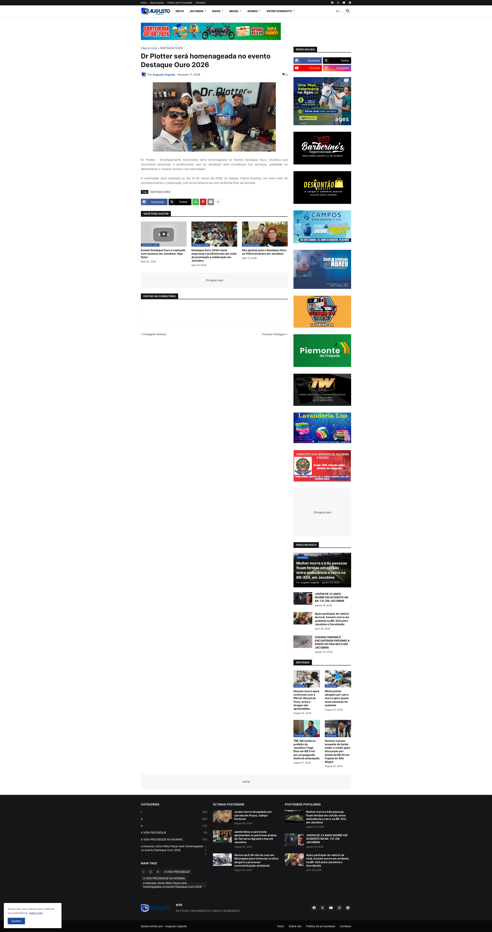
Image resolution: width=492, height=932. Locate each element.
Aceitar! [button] (16, 921)
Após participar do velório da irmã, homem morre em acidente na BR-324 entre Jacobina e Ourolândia (332, 619)
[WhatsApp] (195, 202)
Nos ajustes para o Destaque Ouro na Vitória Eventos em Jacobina (264, 251)
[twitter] (338, 2)
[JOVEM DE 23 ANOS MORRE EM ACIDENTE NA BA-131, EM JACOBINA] (302, 598)
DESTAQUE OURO (171, 48)
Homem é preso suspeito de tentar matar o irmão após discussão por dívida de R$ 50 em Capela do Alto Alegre (337, 751)
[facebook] (332, 2)
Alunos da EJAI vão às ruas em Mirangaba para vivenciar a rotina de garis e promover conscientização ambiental (256, 860)
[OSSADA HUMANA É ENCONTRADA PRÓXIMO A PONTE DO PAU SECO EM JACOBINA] (302, 641)
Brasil (234, 11)
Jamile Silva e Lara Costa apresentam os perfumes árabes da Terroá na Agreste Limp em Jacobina (255, 837)
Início (144, 2)
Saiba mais (36, 912)
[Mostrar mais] (218, 202)
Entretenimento (279, 11)
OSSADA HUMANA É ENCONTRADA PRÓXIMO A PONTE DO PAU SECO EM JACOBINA (332, 642)
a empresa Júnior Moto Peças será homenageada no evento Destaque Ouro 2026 (173, 849)
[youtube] (344, 2)
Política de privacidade (320, 926)
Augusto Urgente (176, 926)
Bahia (216, 11)
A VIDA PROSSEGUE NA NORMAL (174, 839)
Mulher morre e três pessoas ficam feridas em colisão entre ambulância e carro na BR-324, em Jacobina (326, 817)
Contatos (200, 2)
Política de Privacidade (179, 2)
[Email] (210, 202)
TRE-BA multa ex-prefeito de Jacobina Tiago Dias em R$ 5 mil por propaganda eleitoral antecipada (306, 749)
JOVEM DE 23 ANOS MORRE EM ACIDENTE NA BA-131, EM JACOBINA (331, 597)
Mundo (253, 11)
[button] (338, 11)
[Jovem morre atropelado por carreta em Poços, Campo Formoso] (222, 816)
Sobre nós (295, 926)
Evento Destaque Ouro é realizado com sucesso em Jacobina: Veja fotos (163, 253)
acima (246, 781)
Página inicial (149, 48)
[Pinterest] (203, 202)
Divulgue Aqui (214, 280)
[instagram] (339, 908)
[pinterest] (350, 2)
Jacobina (196, 11)
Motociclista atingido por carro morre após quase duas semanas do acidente (337, 698)
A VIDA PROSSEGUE (174, 832)
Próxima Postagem (274, 334)
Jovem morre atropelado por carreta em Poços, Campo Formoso (253, 815)
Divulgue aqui (322, 512)
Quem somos (157, 2)
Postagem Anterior (154, 334)
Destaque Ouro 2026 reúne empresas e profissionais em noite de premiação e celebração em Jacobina (214, 255)
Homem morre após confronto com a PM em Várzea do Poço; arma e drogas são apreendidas (306, 699)
